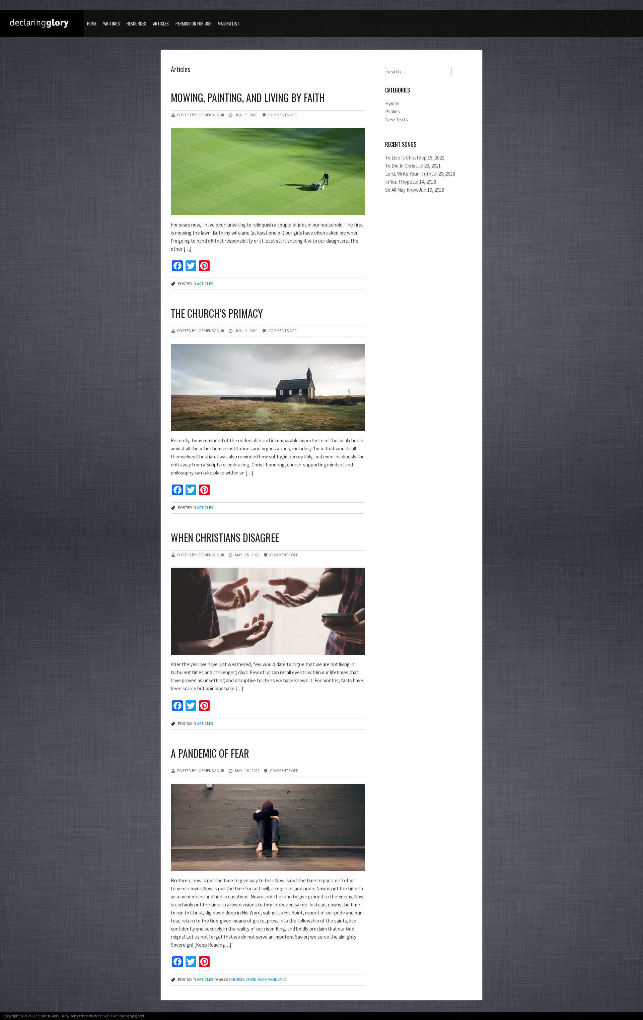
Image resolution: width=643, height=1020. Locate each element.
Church (236, 979)
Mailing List (228, 23)
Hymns (392, 103)
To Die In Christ (401, 166)
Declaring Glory (46, 1015)
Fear (262, 979)
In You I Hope (398, 182)
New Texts (396, 119)
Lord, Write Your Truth (408, 174)
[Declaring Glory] (43, 24)
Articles (161, 23)
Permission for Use (193, 23)
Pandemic (277, 979)
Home (91, 23)
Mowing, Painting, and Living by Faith (248, 97)
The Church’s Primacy (217, 313)
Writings (111, 23)
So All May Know (402, 190)
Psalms (392, 111)
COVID (251, 979)
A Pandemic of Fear (210, 753)
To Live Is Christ (402, 157)
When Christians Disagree (225, 537)
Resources (136, 23)
